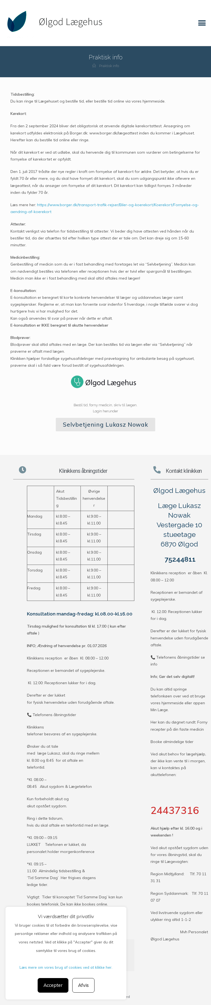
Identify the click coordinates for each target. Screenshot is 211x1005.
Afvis (83, 985)
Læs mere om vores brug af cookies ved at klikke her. (66, 967)
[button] (202, 23)
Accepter (53, 985)
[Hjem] (94, 66)
